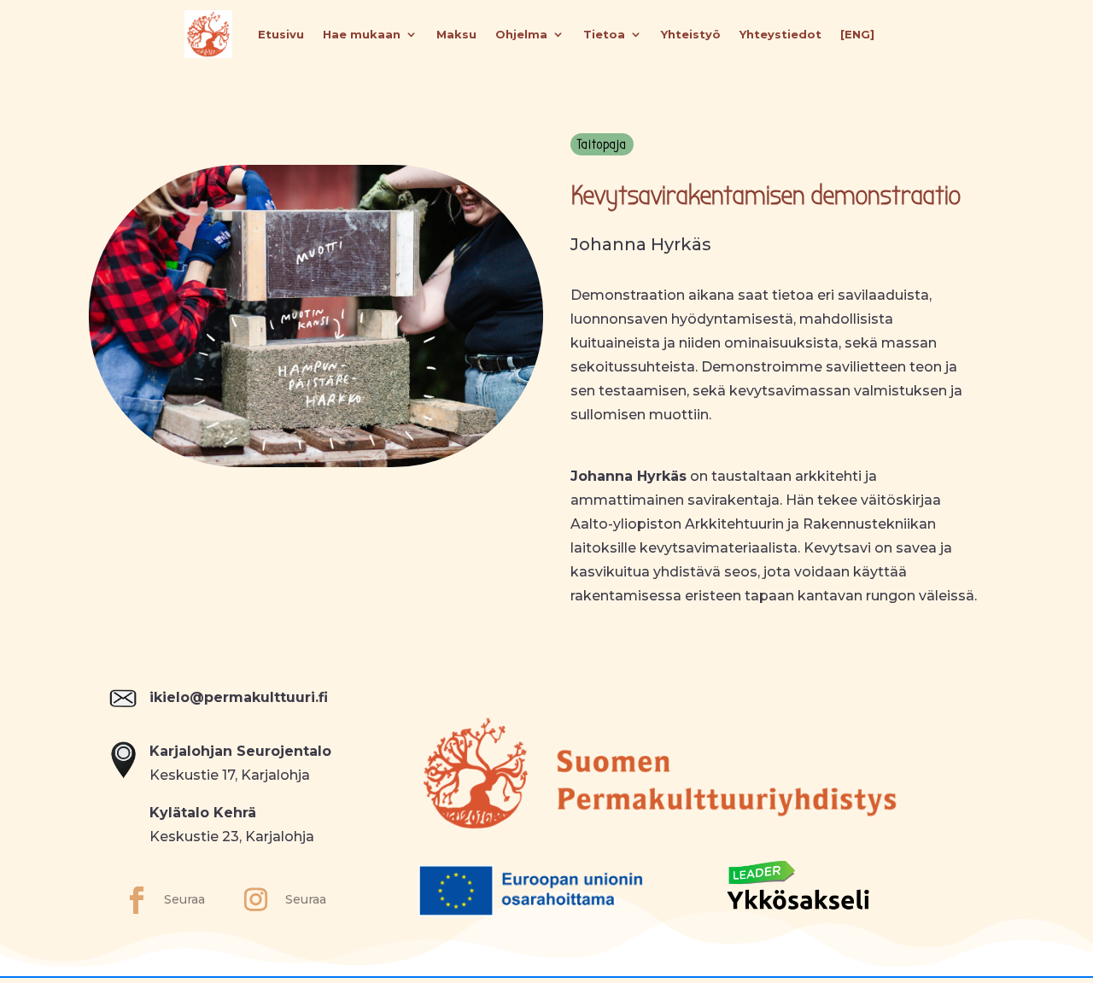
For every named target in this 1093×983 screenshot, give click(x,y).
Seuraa (184, 899)
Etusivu (281, 34)
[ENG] (857, 34)
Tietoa (604, 34)
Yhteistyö (691, 34)
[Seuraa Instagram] (255, 900)
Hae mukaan (361, 34)
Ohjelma (521, 34)
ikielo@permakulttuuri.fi (238, 697)
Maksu (456, 34)
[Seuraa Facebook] (136, 900)
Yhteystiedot (780, 34)
